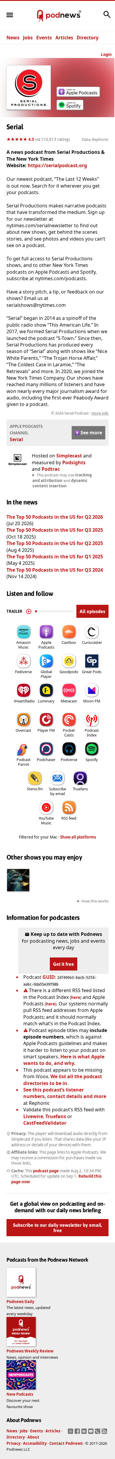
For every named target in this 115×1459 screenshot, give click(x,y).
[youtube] (91, 1433)
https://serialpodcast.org (57, 165)
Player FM (46, 730)
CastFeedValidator (44, 1123)
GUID (48, 977)
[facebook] (78, 1433)
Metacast (69, 701)
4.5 (31, 139)
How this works (95, 901)
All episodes (92, 611)
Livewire (33, 1116)
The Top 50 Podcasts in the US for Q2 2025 (55, 543)
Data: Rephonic (95, 139)
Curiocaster (92, 642)
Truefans (80, 788)
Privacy (13, 1443)
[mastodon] (71, 1433)
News (12, 37)
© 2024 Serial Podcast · (80, 413)
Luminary (46, 701)
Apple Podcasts (46, 645)
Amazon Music (23, 645)
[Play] (29, 611)
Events (44, 37)
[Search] (107, 17)
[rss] (105, 1433)
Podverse (69, 759)
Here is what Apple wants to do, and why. (63, 1059)
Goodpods (69, 671)
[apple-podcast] (78, 94)
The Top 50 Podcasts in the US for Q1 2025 (54, 556)
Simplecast (69, 455)
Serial (16, 439)
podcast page (46, 1170)
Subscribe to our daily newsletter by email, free (57, 1227)
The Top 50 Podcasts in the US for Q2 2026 (54, 517)
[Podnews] (40, 16)
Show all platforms (78, 837)
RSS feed (68, 818)
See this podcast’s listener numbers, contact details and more (64, 1093)
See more (91, 432)
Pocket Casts (69, 733)
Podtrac (51, 469)
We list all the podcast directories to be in (62, 1079)
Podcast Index (92, 733)
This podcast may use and (62, 480)
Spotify (92, 759)
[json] (98, 1433)
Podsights (74, 462)
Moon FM (91, 701)
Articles (64, 37)
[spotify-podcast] (70, 110)
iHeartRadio (24, 701)
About (33, 1437)
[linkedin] (84, 1433)
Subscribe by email (57, 791)
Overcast (23, 730)
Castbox (69, 642)
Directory (87, 37)
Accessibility (35, 1443)
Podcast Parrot (24, 762)
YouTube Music (46, 820)
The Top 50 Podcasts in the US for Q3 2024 (54, 570)
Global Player (46, 674)
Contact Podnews (66, 1443)
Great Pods (91, 671)
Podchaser (46, 759)
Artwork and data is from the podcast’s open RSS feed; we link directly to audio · (58, 413)
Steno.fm (35, 788)
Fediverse (23, 671)
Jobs (28, 37)
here (75, 997)
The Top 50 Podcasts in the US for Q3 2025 (54, 530)
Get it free (63, 964)
